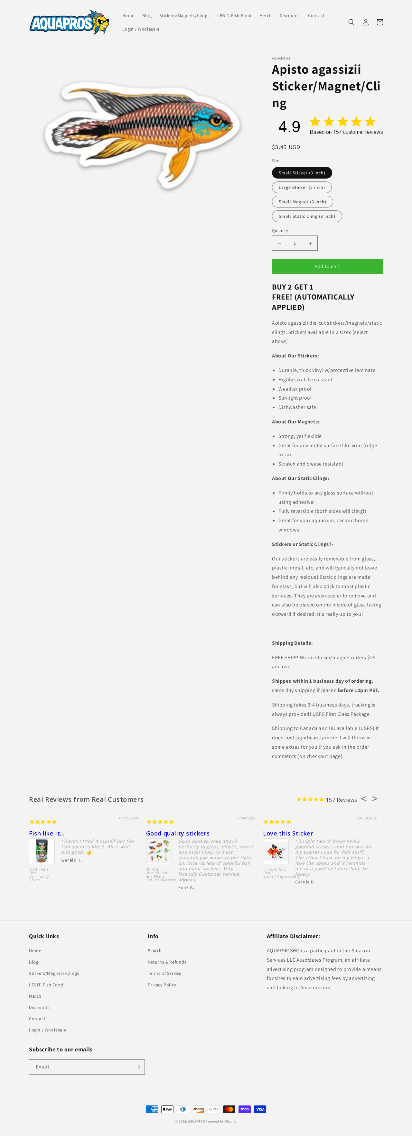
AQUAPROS (196, 1121)
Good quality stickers (178, 833)
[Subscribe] (137, 1067)
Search (155, 951)
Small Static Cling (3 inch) (307, 216)
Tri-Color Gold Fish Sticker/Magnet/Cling (275, 873)
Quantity (280, 230)
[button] (351, 22)
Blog (33, 962)
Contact (37, 1018)
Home (35, 951)
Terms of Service (165, 973)
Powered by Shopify (221, 1121)
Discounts (39, 1007)
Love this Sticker (288, 833)
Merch (35, 996)
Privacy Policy (162, 985)
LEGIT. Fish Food (46, 985)
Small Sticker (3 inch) (302, 173)
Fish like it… (47, 833)
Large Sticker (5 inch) (302, 187)
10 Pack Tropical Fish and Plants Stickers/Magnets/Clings (159, 875)
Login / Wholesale (47, 1030)
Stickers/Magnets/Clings (54, 973)
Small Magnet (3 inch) (302, 202)
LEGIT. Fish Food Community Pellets (39, 875)
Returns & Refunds (167, 962)
